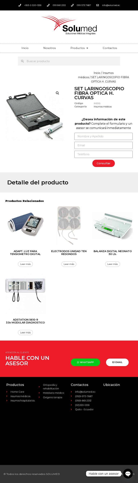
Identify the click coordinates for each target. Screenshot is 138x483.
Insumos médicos (103, 106)
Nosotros (49, 48)
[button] (57, 93)
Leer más (25, 264)
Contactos (110, 48)
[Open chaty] (128, 473)
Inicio (25, 48)
